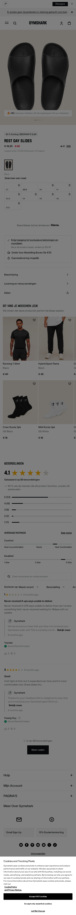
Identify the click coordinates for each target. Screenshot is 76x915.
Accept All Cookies (38, 896)
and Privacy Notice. (13, 890)
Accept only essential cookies (38, 903)
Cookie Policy (10, 887)
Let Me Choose (38, 911)
